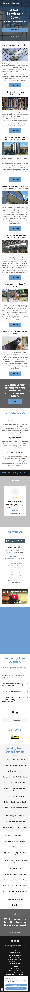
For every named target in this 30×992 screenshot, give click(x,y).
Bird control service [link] (15, 961)
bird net (21, 463)
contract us (15, 401)
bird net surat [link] (15, 963)
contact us (15, 29)
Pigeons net (11, 465)
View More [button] (15, 510)
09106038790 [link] (15, 37)
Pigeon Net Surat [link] (15, 952)
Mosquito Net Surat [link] (15, 959)
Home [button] (15, 950)
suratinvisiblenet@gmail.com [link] (17, 558)
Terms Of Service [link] (15, 970)
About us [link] (15, 966)
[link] (10, 3)
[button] (26, 3)
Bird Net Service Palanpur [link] (15, 974)
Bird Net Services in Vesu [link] (15, 972)
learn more (15, 85)
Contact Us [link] (15, 965)
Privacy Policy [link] (15, 968)
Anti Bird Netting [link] (15, 955)
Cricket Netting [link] (15, 957)
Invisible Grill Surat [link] (15, 954)
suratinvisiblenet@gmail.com (20, 667)
